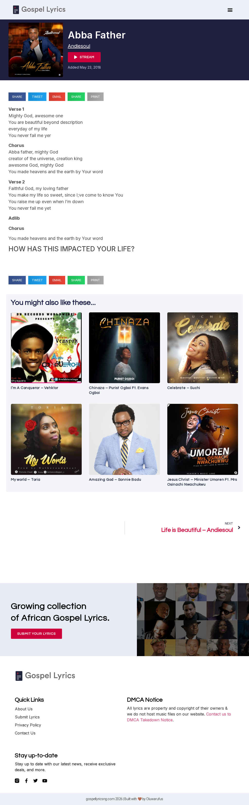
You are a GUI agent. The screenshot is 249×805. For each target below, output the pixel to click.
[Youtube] (45, 780)
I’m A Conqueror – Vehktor (34, 388)
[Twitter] (35, 780)
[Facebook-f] (26, 780)
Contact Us (25, 733)
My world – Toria (25, 479)
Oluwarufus (154, 799)
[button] (230, 10)
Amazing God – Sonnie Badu (115, 479)
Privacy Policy (28, 725)
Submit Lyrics (27, 717)
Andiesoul (79, 46)
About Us (24, 708)
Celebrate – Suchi (183, 388)
